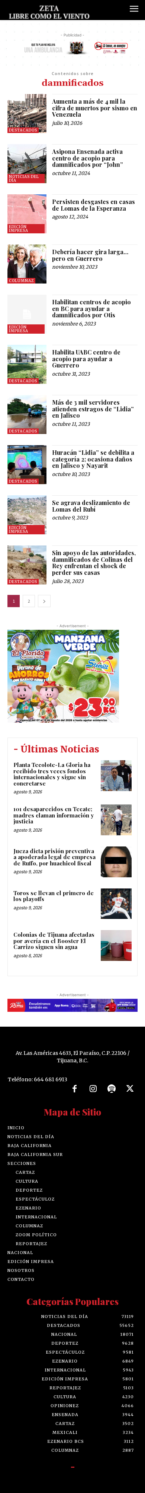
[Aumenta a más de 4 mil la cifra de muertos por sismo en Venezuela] (26, 113)
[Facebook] (74, 1089)
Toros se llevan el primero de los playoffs (53, 896)
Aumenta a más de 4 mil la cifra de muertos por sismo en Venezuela (94, 107)
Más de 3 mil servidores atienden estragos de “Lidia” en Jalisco (93, 408)
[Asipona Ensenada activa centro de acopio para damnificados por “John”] (26, 163)
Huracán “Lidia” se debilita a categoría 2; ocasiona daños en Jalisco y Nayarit (93, 458)
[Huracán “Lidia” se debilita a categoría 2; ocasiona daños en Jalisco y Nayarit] (26, 464)
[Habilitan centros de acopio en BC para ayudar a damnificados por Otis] (26, 314)
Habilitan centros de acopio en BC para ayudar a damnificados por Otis (91, 308)
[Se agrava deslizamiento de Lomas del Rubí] (26, 514)
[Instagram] (93, 1089)
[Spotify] (111, 1089)
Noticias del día (24, 178)
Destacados (23, 130)
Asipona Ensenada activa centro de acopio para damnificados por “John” (88, 158)
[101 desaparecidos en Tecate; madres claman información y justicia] (116, 819)
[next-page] (44, 601)
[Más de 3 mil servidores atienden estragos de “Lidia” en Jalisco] (26, 414)
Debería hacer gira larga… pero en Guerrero (90, 255)
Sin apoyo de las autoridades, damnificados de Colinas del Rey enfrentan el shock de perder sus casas (94, 562)
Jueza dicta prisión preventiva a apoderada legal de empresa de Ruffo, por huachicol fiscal (54, 857)
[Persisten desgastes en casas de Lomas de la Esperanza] (26, 213)
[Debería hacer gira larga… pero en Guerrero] (26, 264)
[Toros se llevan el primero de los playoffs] (116, 903)
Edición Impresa (18, 228)
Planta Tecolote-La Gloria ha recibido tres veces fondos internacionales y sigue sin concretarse (51, 774)
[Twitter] (130, 1089)
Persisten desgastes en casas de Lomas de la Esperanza (93, 205)
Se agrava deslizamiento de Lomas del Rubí (91, 506)
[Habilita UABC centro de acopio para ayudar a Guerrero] (26, 364)
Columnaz (21, 280)
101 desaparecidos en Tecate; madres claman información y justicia (53, 815)
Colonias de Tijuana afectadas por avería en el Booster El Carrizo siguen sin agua (53, 940)
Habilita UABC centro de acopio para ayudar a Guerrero (86, 358)
